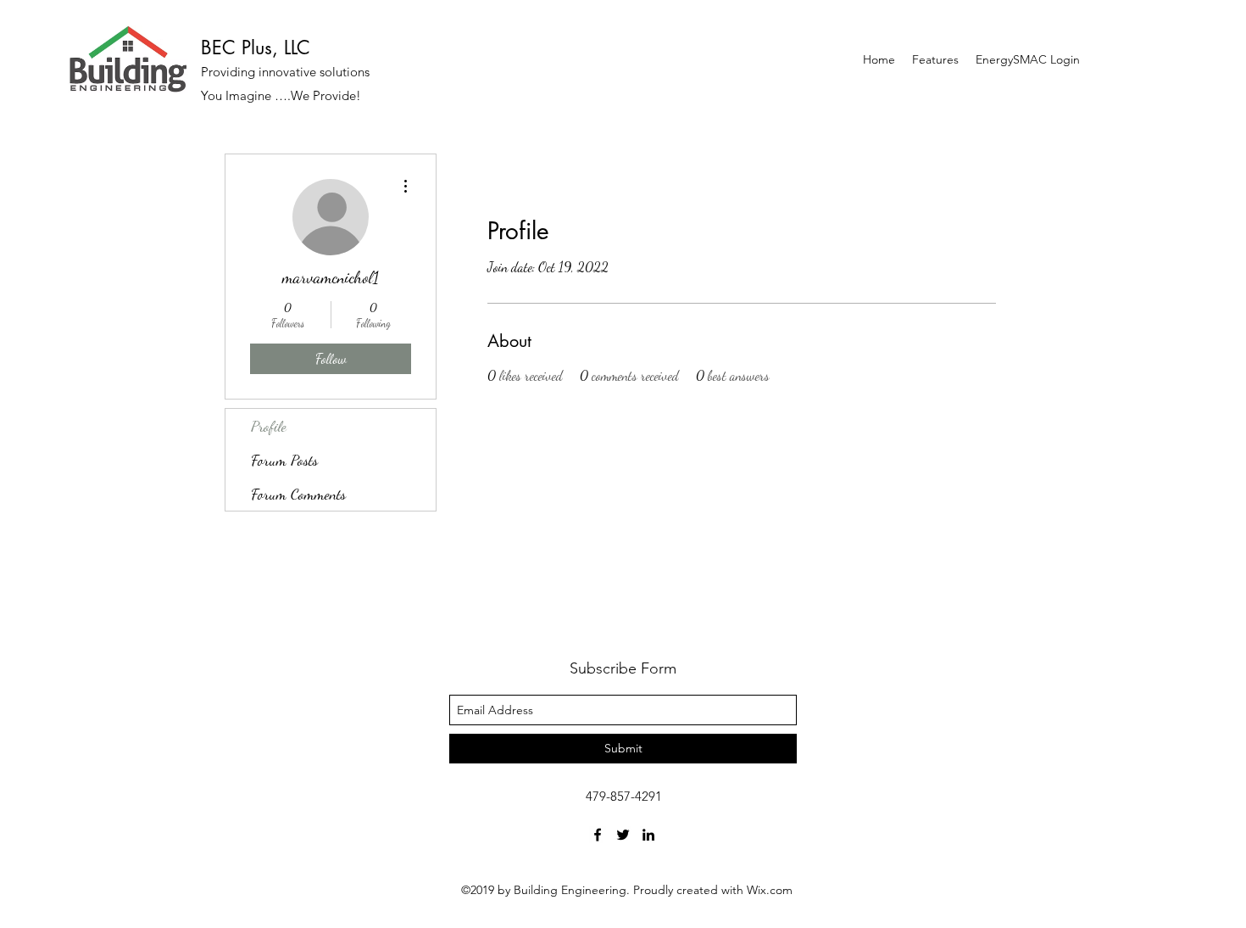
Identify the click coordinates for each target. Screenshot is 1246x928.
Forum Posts (284, 459)
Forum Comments (298, 493)
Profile (268, 425)
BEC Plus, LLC (255, 47)
